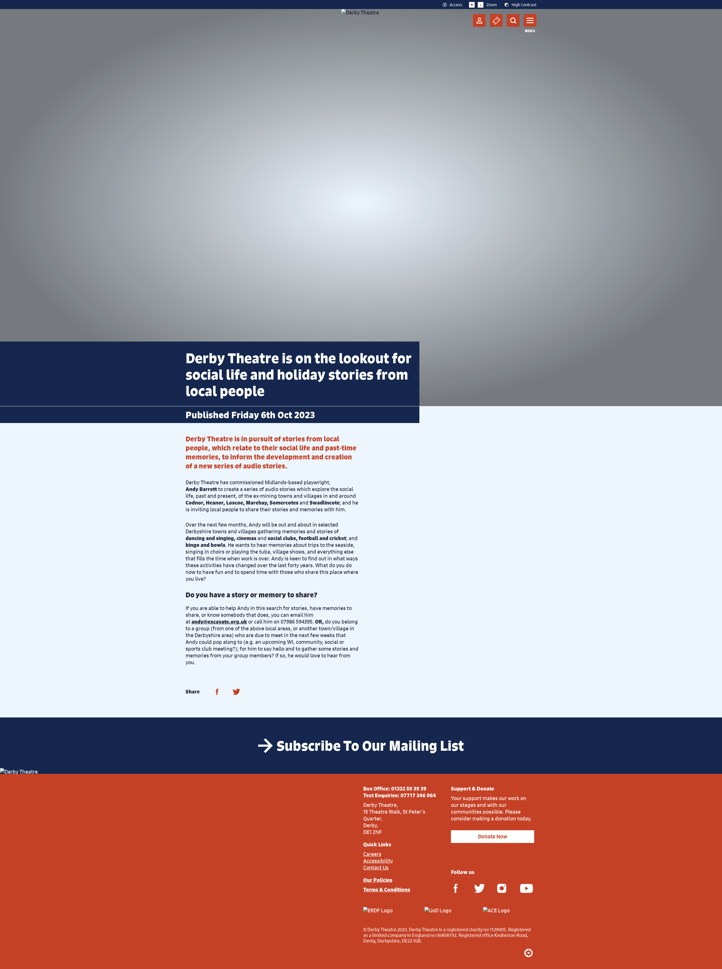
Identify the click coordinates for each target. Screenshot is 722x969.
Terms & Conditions (386, 889)
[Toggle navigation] (530, 20)
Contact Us (376, 867)
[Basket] (496, 20)
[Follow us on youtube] (524, 888)
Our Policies (377, 879)
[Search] (513, 20)
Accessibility (378, 860)
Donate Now (492, 836)
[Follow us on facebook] (455, 888)
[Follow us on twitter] (478, 888)
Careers (372, 854)
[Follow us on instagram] (501, 888)
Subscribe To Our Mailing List (370, 745)
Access (456, 4)
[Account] (479, 20)
